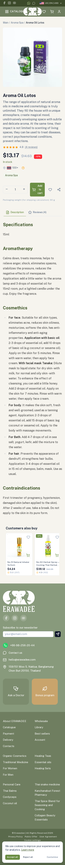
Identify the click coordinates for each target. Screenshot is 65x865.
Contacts (8, 746)
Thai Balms (10, 790)
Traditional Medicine (15, 762)
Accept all (12, 857)
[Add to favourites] (28, 537)
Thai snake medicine (47, 784)
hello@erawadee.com (22, 659)
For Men (8, 774)
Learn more (27, 849)
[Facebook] (4, 3)
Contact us (15, 652)
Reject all (28, 857)
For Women (10, 768)
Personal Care (11, 784)
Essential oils (43, 762)
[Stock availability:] (23, 167)
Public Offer (31, 836)
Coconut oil (10, 803)
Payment (8, 733)
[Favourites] (44, 11)
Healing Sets (43, 768)
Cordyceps (9, 796)
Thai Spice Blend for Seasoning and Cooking (47, 805)
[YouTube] (14, 3)
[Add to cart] (28, 555)
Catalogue (18, 11)
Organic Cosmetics (14, 755)
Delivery (8, 739)
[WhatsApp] (28, 3)
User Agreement (48, 836)
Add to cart (40, 189)
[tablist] (32, 212)
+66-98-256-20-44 (22, 645)
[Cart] (52, 11)
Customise (52, 857)
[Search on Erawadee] (37, 11)
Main (5, 22)
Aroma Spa (17, 22)
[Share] (59, 189)
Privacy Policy (15, 836)
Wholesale (41, 721)
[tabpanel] (32, 367)
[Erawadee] (32, 12)
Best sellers (42, 733)
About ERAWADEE (14, 721)
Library (39, 727)
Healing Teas (43, 755)
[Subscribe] (58, 634)
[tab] (15, 212)
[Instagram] (9, 3)
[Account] (59, 11)
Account (40, 739)
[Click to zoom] (32, 57)
